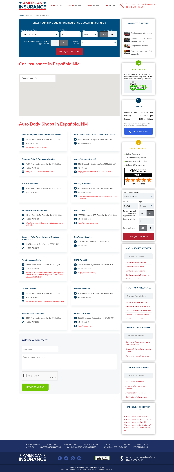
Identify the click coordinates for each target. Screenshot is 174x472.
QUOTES (57, 5)
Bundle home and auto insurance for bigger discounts (36, 42)
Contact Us (125, 444)
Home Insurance (71, 444)
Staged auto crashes (139, 46)
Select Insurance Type (29, 30)
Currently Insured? (106, 30)
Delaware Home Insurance (137, 356)
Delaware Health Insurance (137, 306)
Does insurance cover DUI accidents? (141, 52)
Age (84, 30)
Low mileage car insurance (115, 447)
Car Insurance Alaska (134, 266)
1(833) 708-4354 (140, 131)
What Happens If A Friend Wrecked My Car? (141, 40)
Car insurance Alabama (135, 262)
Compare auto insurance (50, 447)
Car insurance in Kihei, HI (135, 422)
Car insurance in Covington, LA (137, 425)
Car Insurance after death (141, 33)
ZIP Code (63, 30)
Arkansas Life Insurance (136, 393)
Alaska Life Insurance (134, 381)
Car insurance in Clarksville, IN (137, 419)
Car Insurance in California (137, 275)
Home (21, 15)
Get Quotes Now (69, 51)
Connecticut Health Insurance (138, 310)
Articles (30, 447)
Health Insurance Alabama (137, 302)
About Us (110, 444)
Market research (140, 447)
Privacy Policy (142, 444)
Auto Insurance (33, 444)
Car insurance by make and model (82, 447)
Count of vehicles (76, 42)
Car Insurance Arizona (135, 271)
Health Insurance (92, 444)
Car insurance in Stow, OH (135, 416)
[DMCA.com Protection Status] (103, 458)
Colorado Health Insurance (137, 314)
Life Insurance (52, 444)
